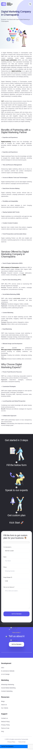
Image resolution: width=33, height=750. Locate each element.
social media (16, 298)
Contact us (4, 718)
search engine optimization (9, 60)
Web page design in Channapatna (11, 349)
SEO (2, 667)
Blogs (3, 701)
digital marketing (16, 71)
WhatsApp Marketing (7, 684)
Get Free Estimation (16, 644)
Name (4, 557)
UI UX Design (5, 674)
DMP (2, 101)
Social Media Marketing (8, 688)
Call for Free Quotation (7, 746)
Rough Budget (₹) (7, 577)
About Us (4, 704)
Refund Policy (5, 721)
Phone (5, 567)
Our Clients (4, 708)
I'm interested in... (7, 547)
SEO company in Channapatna (10, 267)
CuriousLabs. (24, 739)
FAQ (2, 731)
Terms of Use (5, 728)
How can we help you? (8, 587)
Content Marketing (6, 691)
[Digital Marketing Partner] (7, 4)
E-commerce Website (7, 671)
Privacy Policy (5, 725)
